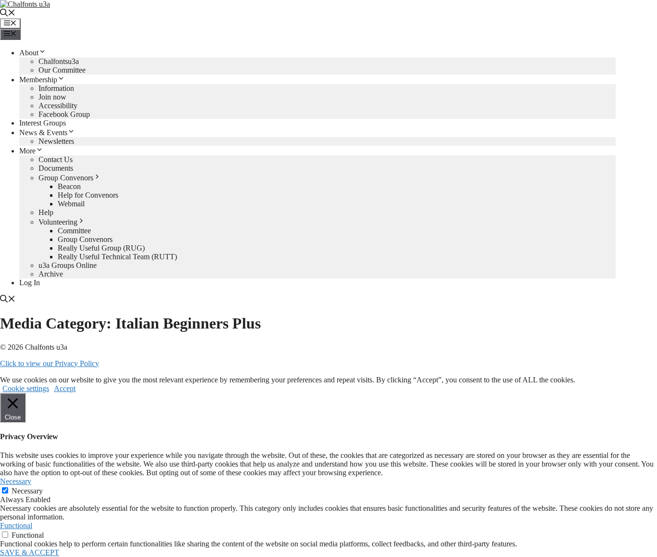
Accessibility (57, 105)
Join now (52, 97)
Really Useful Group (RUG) (101, 248)
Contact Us (55, 159)
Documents (55, 168)
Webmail (71, 204)
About (28, 53)
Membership (38, 80)
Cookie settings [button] (25, 388)
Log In (29, 282)
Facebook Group (64, 114)
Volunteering (57, 222)
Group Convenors (65, 178)
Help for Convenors (88, 195)
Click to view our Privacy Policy (49, 363)
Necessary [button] (15, 481)
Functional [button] (16, 525)
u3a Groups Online (67, 265)
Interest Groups (42, 123)
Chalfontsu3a (58, 61)
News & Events (43, 132)
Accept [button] (65, 388)
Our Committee (62, 70)
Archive (50, 274)
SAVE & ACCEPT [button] (29, 552)
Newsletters (56, 141)
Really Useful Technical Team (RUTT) (117, 257)
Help (45, 212)
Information (56, 88)
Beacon (69, 186)
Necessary (27, 491)
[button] (7, 14)
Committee (74, 231)
